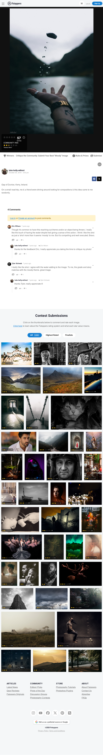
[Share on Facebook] (94, 179)
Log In (88, 3)
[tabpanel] (51, 508)
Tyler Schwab (17, 263)
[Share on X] (99, 179)
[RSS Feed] (70, 713)
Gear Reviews (13, 690)
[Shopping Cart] (81, 3)
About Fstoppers (89, 687)
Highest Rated (52, 335)
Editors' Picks (36, 687)
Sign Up (97, 3)
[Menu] (3, 3)
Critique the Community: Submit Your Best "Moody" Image (42, 155)
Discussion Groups (38, 694)
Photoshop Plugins (64, 690)
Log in (13, 218)
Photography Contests (40, 697)
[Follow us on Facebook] (48, 713)
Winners (9, 155)
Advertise (86, 694)
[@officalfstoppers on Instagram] (33, 713)
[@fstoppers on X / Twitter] (55, 713)
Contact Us (87, 690)
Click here (17, 325)
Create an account (26, 218)
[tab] (34, 335)
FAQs (84, 697)
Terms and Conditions (57, 731)
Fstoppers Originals (15, 694)
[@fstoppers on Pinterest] (62, 713)
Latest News (12, 687)
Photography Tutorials (66, 687)
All (34, 335)
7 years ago (26, 226)
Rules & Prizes (81, 155)
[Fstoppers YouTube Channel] (40, 713)
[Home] (14, 3)
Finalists (69, 335)
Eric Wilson (16, 226)
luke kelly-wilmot (16, 170)
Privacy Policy (43, 731)
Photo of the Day (37, 690)
